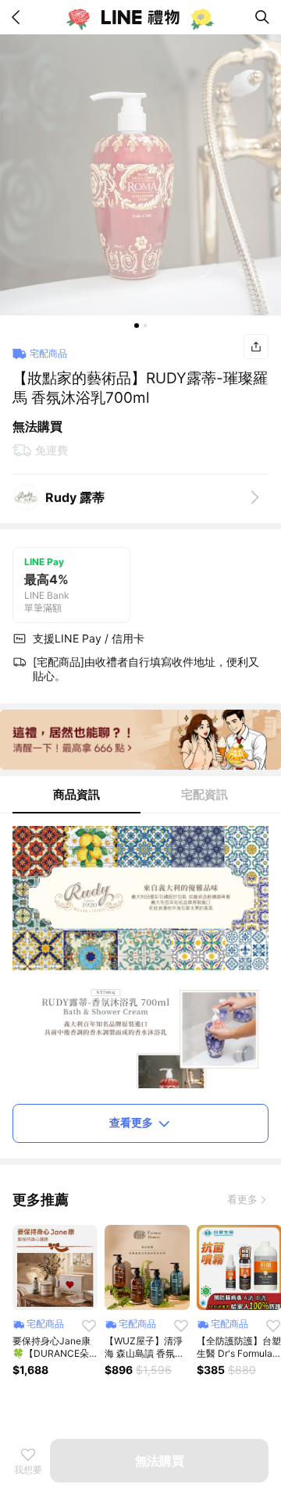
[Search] (262, 17)
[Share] (256, 346)
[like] (89, 1325)
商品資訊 (76, 794)
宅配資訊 (204, 794)
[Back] (18, 17)
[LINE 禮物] (140, 17)
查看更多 (131, 1122)
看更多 (242, 1199)
